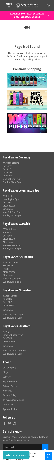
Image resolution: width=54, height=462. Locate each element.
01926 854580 (9, 272)
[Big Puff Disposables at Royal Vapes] (27, 100)
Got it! (48, 456)
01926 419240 (9, 239)
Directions (8, 175)
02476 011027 (9, 172)
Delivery (7, 377)
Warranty (7, 390)
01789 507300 (9, 341)
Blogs (5, 372)
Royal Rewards (10, 381)
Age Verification (10, 409)
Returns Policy (10, 386)
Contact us (8, 404)
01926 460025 (9, 205)
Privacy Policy (9, 395)
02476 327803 (9, 305)
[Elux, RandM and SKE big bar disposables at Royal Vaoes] (27, 123)
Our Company (9, 367)
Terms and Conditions (13, 400)
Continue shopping (27, 69)
